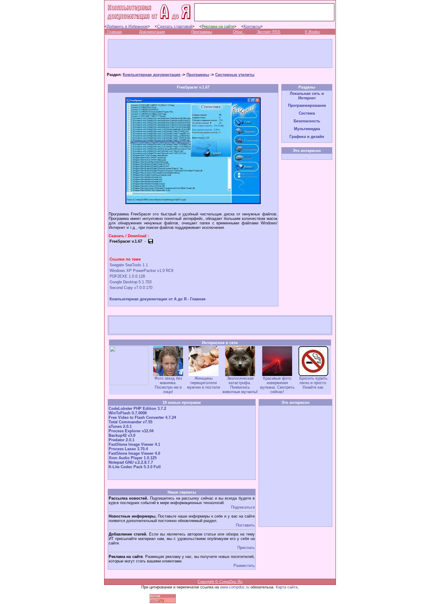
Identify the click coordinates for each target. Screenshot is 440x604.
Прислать (246, 547)
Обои (237, 32)
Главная (114, 32)
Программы (201, 32)
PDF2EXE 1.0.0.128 (127, 276)
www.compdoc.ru (234, 587)
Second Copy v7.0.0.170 (131, 287)
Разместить (244, 565)
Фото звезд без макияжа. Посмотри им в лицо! (168, 385)
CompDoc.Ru (230, 581)
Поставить (245, 525)
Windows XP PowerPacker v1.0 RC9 (141, 270)
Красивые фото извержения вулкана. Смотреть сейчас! (277, 385)
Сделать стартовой (174, 26)
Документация (152, 32)
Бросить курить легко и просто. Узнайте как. (313, 383)
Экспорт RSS (268, 32)
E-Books (312, 32)
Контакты (252, 26)
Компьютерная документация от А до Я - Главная (158, 299)
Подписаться (243, 507)
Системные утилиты (234, 74)
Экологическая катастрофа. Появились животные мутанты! (240, 385)
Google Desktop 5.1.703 (130, 282)
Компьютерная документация (151, 74)
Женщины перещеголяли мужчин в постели (203, 383)
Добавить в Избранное (127, 26)
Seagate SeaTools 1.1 (129, 265)
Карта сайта (287, 587)
